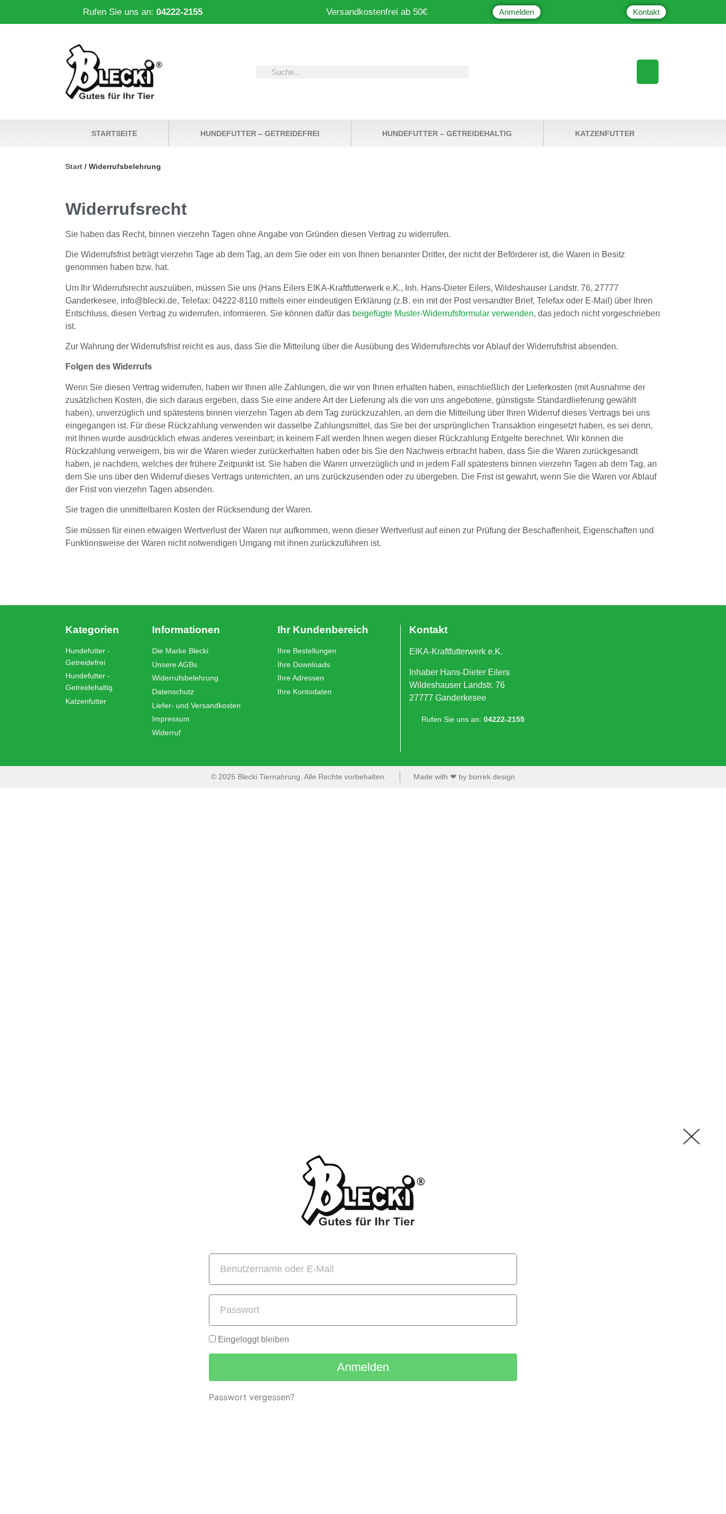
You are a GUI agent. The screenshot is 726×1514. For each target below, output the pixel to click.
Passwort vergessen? (251, 1397)
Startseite (114, 133)
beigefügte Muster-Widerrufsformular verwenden (443, 313)
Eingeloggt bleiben (252, 1339)
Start (73, 166)
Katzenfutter (605, 133)
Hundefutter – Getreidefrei (259, 133)
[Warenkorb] (648, 72)
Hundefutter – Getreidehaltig (447, 133)
